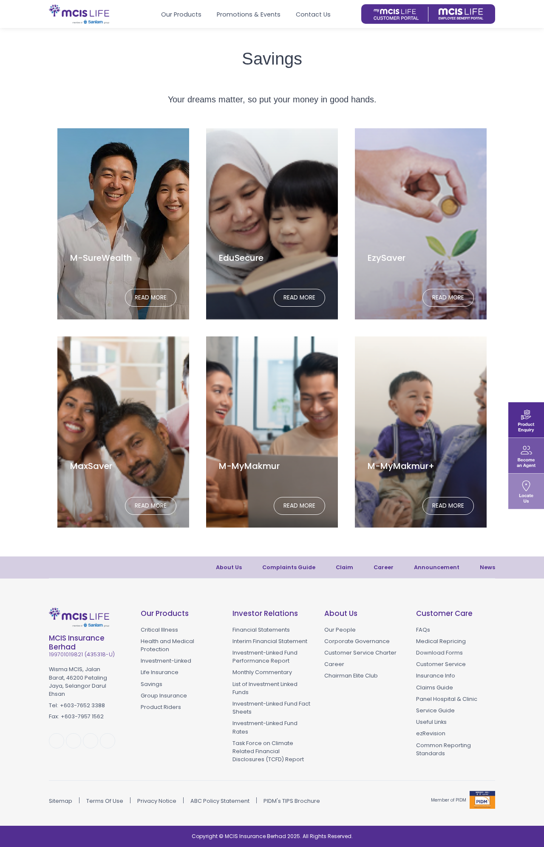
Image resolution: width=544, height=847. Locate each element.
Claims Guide (434, 687)
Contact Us (313, 14)
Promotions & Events (248, 14)
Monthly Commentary (262, 672)
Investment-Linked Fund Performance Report (265, 656)
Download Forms (439, 652)
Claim (344, 567)
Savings (151, 684)
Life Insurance (159, 672)
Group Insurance (164, 695)
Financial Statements (261, 629)
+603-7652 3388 (82, 705)
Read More (151, 298)
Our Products (181, 14)
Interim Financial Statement (269, 641)
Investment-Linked (166, 660)
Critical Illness (159, 629)
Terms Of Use (104, 801)
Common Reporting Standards (443, 749)
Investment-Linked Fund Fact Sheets (271, 707)
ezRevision (430, 733)
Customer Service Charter (360, 652)
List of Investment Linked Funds (265, 688)
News (487, 567)
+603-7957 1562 (82, 716)
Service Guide (435, 710)
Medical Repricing (441, 641)
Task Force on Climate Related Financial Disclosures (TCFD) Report (268, 751)
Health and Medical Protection (167, 645)
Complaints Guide (288, 567)
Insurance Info (435, 675)
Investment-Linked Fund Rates (265, 727)
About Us (229, 567)
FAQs (423, 629)
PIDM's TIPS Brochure (292, 801)
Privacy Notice (156, 801)
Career (384, 567)
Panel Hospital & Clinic (446, 699)
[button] (351, 14)
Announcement (436, 567)
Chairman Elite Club (351, 675)
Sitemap (60, 801)
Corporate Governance (357, 641)
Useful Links (431, 722)
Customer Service (441, 664)
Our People (340, 629)
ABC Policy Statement (219, 801)
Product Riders (161, 707)
